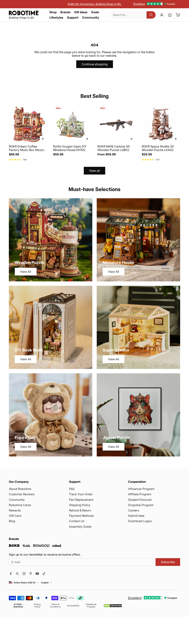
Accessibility (73, 605)
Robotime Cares (20, 505)
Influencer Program (141, 489)
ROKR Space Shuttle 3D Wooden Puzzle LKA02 (158, 148)
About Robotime (20, 489)
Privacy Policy (37, 605)
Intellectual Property (91, 605)
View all (94, 171)
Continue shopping (95, 64)
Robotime (18, 606)
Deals (95, 12)
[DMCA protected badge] (113, 606)
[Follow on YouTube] (37, 573)
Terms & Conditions (55, 605)
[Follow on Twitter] (17, 573)
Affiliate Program (139, 494)
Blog (12, 521)
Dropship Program (141, 505)
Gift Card (15, 516)
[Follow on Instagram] (24, 573)
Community (90, 17)
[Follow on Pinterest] (30, 573)
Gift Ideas (80, 12)
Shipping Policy (79, 505)
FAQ (72, 489)
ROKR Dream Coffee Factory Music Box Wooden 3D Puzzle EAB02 (28, 148)
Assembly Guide (80, 526)
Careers (133, 510)
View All (25, 271)
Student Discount (140, 500)
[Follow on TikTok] (44, 573)
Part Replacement (81, 500)
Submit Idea (136, 516)
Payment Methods (81, 516)
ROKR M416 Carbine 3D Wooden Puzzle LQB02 (113, 148)
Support (72, 17)
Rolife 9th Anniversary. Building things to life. (94, 4)
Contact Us (76, 521)
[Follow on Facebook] (11, 573)
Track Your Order (81, 494)
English (45, 583)
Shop (53, 12)
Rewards (15, 510)
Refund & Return (80, 510)
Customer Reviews (22, 494)
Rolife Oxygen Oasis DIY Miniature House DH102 (70, 148)
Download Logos (140, 521)
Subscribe (168, 562)
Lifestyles (56, 17)
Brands (65, 12)
